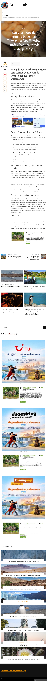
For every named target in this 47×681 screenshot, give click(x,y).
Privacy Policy (19, 679)
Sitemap (44, 679)
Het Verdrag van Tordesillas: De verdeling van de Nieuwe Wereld (23, 561)
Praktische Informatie (23, 587)
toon (17, 63)
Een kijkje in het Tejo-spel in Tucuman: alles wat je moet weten (23, 630)
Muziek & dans (23, 615)
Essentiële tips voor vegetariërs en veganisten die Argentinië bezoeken (23, 603)
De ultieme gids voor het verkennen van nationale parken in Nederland (23, 659)
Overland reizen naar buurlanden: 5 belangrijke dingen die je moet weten (23, 589)
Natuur (23, 28)
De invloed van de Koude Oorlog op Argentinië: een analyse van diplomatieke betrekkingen (23, 645)
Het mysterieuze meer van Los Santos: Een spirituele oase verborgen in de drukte (34, 312)
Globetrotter (5, 66)
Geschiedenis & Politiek (23, 560)
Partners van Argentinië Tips (13, 670)
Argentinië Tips (22, 5)
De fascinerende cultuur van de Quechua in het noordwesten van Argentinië (23, 575)
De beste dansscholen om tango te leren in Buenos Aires (23, 616)
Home (31, 679)
